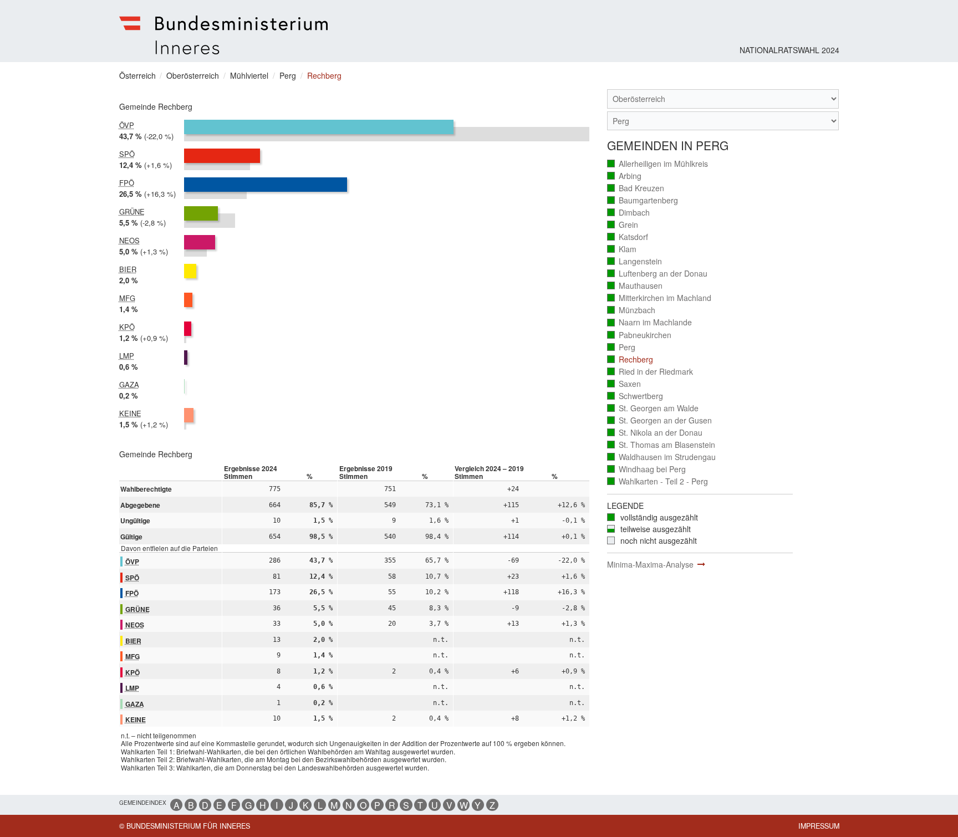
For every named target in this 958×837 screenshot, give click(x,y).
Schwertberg (636, 396)
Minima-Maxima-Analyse (650, 564)
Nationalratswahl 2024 (789, 49)
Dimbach (629, 212)
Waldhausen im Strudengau (662, 457)
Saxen (624, 384)
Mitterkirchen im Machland (660, 298)
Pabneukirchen (640, 335)
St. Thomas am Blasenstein (662, 445)
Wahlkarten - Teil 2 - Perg (658, 481)
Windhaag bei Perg (647, 469)
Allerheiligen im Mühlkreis (658, 164)
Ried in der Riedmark (651, 371)
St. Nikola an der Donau (655, 432)
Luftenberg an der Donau (658, 273)
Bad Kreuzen (636, 188)
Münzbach (632, 310)
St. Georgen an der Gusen (660, 420)
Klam (622, 249)
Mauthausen (635, 286)
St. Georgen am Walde (653, 408)
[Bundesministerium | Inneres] (223, 35)
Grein (623, 225)
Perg (622, 347)
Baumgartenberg (643, 200)
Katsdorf (628, 237)
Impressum (818, 826)
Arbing (625, 176)
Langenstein (635, 261)
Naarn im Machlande (650, 322)
